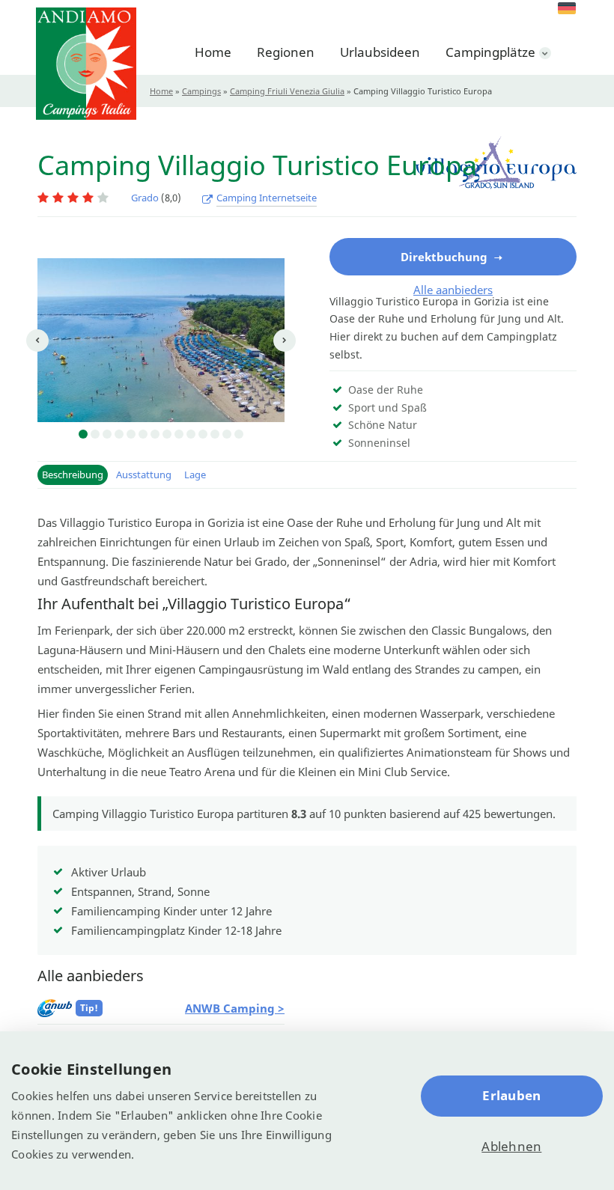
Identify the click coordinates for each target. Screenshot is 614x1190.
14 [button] (238, 434)
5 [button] (131, 434)
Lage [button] (195, 474)
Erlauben (511, 1095)
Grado (145, 197)
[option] (161, 340)
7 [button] (155, 434)
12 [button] (214, 434)
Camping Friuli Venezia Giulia (287, 91)
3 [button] (107, 434)
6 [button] (143, 434)
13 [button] (226, 434)
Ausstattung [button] (143, 474)
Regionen (285, 52)
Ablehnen (511, 1146)
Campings (201, 91)
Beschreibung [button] (72, 474)
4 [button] (119, 434)
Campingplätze (490, 52)
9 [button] (178, 434)
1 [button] (83, 434)
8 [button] (166, 434)
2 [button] (95, 434)
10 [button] (190, 434)
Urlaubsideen (380, 52)
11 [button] (202, 434)
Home (213, 52)
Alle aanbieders (453, 289)
